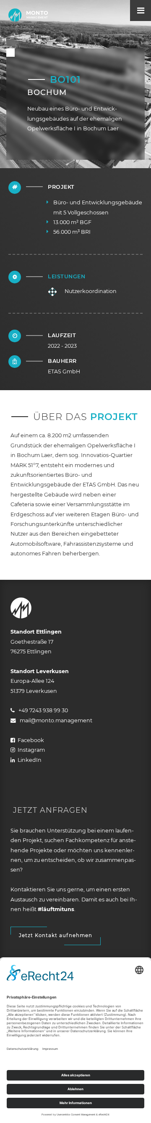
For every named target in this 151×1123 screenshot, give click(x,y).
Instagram (30, 750)
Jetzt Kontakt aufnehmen (55, 935)
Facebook (29, 740)
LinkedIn (28, 760)
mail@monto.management (54, 720)
